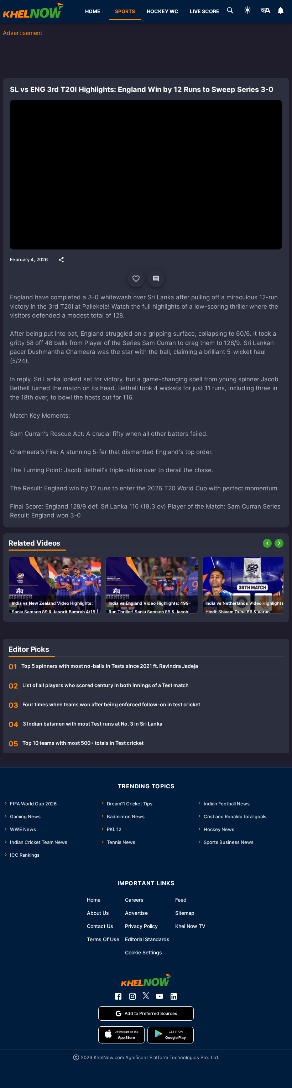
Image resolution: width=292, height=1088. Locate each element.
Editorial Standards (147, 939)
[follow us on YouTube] (159, 996)
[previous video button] (267, 543)
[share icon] (61, 259)
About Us (98, 913)
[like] (136, 278)
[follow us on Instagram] (132, 996)
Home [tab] (92, 11)
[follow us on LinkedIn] (174, 996)
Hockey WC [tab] (162, 11)
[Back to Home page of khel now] (33, 11)
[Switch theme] (247, 11)
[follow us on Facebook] (118, 996)
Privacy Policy (141, 926)
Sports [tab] (125, 11)
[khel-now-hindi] (265, 11)
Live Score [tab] (204, 11)
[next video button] (279, 543)
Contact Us (100, 926)
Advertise (136, 913)
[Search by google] (230, 11)
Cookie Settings (143, 952)
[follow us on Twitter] (146, 996)
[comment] (156, 278)
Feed (181, 900)
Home (93, 900)
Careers (134, 900)
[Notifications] (281, 11)
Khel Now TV (190, 926)
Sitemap (184, 913)
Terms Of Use (103, 939)
